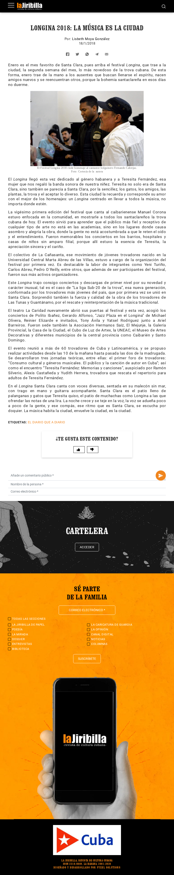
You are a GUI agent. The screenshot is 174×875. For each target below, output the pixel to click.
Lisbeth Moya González (91, 39)
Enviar (161, 475)
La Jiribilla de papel (28, 624)
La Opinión (99, 629)
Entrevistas (22, 644)
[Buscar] (164, 6)
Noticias (98, 639)
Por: (68, 39)
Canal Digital (102, 634)
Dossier (18, 639)
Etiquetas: (17, 422)
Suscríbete (87, 658)
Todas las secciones (29, 618)
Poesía (17, 629)
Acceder (87, 547)
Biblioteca (20, 649)
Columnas (99, 644)
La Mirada (20, 634)
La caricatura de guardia (111, 624)
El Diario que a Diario (46, 422)
